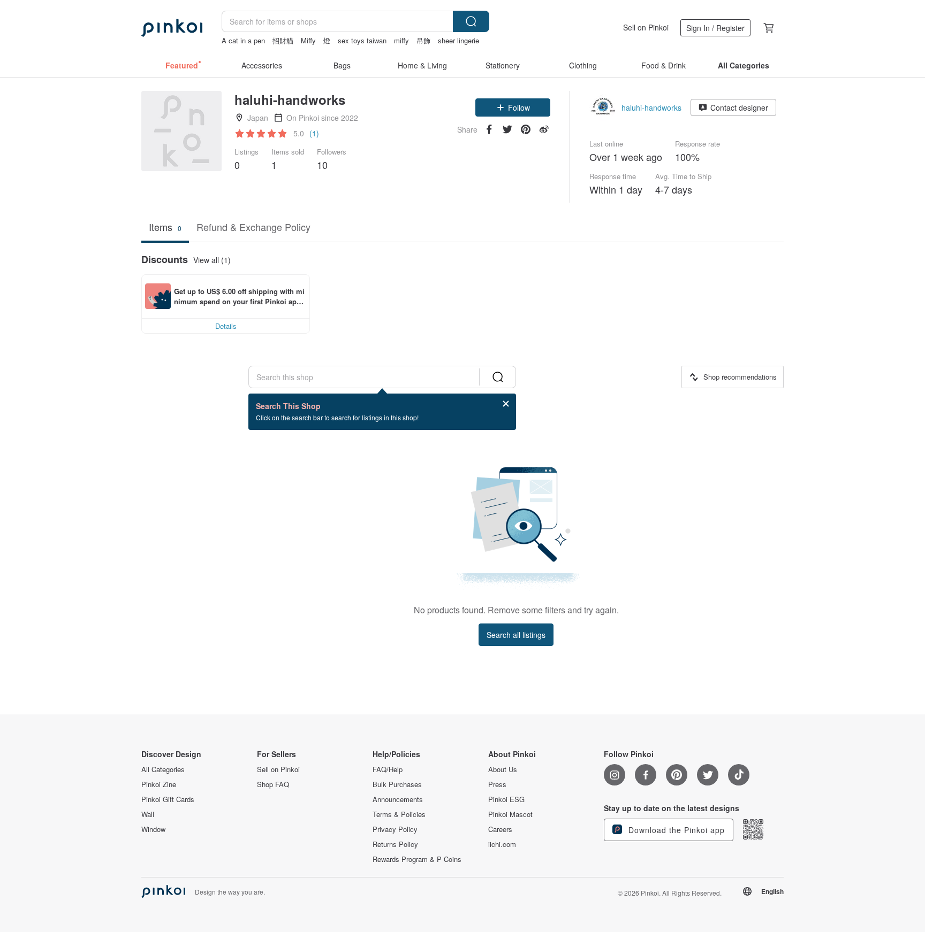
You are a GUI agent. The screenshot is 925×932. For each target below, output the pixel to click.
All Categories (163, 769)
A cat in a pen (243, 40)
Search (471, 21)
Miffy (308, 40)
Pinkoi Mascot (510, 814)
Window (153, 829)
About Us (502, 769)
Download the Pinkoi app (675, 830)
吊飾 (423, 40)
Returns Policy (395, 844)
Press (497, 784)
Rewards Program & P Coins (417, 859)
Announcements (398, 799)
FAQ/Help (388, 769)
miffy (401, 40)
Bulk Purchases (397, 784)
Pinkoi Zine (158, 784)
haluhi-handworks (651, 107)
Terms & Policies (399, 814)
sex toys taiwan (362, 40)
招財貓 (282, 40)
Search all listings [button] (516, 634)
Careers (500, 829)
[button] (512, 107)
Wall (147, 814)
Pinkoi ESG (506, 799)
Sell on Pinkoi (646, 27)
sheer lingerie (458, 40)
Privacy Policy (395, 829)
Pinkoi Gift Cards (167, 799)
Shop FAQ (273, 784)
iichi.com (502, 844)
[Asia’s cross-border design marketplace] (171, 28)
